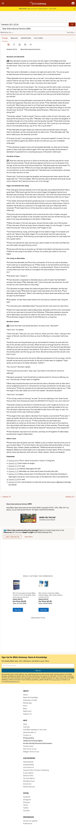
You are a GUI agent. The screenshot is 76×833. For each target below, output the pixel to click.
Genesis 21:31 (14, 471)
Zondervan (27, 784)
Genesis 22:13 (14, 474)
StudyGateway (28, 765)
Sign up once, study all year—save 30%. (37, 9)
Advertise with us (29, 732)
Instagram (27, 800)
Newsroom (27, 711)
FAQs (25, 724)
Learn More (28, 537)
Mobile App (27, 703)
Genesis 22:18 (14, 479)
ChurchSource (28, 767)
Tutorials (26, 727)
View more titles (38, 618)
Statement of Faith (30, 700)
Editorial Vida (28, 775)
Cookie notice (28, 746)
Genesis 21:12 (14, 466)
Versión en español (30, 821)
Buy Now (18, 610)
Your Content (38, 38)
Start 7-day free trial (12, 537)
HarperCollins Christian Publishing (36, 770)
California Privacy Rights (33, 741)
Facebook (26, 797)
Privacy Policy (56, 680)
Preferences (27, 823)
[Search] (72, 24)
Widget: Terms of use (31, 752)
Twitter (25, 808)
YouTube (26, 810)
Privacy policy (28, 738)
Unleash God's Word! (47, 519)
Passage (5, 38)
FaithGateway (28, 762)
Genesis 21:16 (14, 469)
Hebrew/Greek (26, 38)
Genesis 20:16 (14, 460)
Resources (14, 38)
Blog (25, 708)
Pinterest (26, 802)
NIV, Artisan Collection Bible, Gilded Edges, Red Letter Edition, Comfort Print (50, 595)
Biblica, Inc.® (11, 510)
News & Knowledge (30, 697)
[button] (73, 3)
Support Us (27, 714)
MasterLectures (29, 787)
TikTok (25, 805)
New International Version (17, 504)
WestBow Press (29, 781)
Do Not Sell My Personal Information (37, 743)
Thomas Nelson (29, 778)
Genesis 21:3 (13, 463)
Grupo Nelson (28, 773)
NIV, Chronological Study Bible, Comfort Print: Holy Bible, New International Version (24, 595)
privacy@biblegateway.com (11, 681)
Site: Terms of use (29, 749)
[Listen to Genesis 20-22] (30, 44)
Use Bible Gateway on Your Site (34, 730)
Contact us (27, 735)
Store (25, 706)
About (25, 695)
